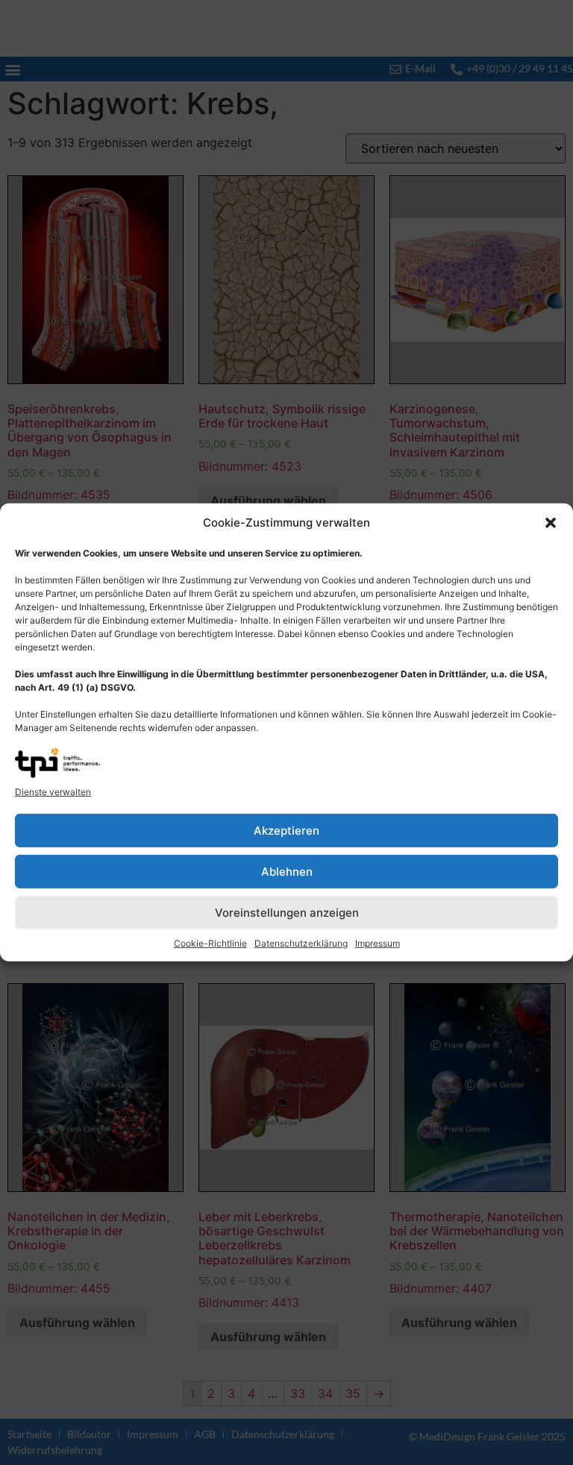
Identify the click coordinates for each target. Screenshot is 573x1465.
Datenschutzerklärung (301, 943)
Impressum (377, 943)
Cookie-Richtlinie (210, 943)
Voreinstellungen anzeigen (287, 913)
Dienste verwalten (53, 791)
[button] (550, 522)
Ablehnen (287, 872)
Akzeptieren (286, 831)
